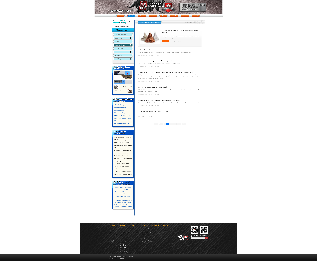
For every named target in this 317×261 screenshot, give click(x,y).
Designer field (166, 230)
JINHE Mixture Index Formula (148, 50)
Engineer (185, 15)
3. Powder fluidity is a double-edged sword (122, 143)
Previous (161, 124)
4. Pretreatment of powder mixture (123, 145)
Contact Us (195, 15)
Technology (163, 15)
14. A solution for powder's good (122, 171)
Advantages (118, 55)
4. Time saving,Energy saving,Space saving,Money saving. (123, 113)
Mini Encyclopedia (120, 59)
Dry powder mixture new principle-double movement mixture (180, 31)
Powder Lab (174, 15)
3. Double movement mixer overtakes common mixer (123, 197)
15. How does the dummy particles (123, 174)
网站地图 (122, 258)
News (116, 52)
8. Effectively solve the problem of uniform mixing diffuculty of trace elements (123, 124)
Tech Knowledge (120, 45)
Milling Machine (124, 244)
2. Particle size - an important (121, 139)
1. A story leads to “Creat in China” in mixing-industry (123, 188)
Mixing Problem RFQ (147, 242)
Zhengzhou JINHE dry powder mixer (124, 256)
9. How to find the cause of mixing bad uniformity (123, 159)
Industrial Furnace (124, 248)
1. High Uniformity (119, 105)
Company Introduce (120, 34)
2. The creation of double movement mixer (123, 192)
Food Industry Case (135, 228)
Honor (117, 41)
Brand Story (118, 38)
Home (120, 15)
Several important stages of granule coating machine (156, 61)
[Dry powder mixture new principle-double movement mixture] (150, 30)
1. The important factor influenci (122, 137)
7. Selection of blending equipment (123, 153)
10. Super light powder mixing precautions (122, 161)
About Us (131, 15)
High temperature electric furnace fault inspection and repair (159, 100)
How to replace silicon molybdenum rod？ (152, 87)
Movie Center (119, 48)
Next (184, 124)
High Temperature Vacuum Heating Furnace (153, 111)
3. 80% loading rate (119, 110)
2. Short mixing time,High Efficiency (120, 108)
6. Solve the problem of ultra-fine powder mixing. (122, 118)
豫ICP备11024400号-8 (114, 258)
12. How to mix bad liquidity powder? (121, 167)
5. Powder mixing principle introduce (121, 148)
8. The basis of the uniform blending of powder (121, 156)
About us (121, 30)
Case (153, 15)
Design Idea (166, 228)
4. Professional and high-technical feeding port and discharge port (123, 201)
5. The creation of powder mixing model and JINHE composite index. (123, 205)
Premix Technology (146, 232)
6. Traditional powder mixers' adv (122, 150)
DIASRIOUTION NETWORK (200, 235)
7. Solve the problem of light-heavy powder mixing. (123, 121)
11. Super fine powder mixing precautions (121, 164)
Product (142, 15)
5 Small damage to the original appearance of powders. (122, 116)
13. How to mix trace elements (122, 169)
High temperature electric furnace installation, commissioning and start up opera (165, 72)
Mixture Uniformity (146, 234)
